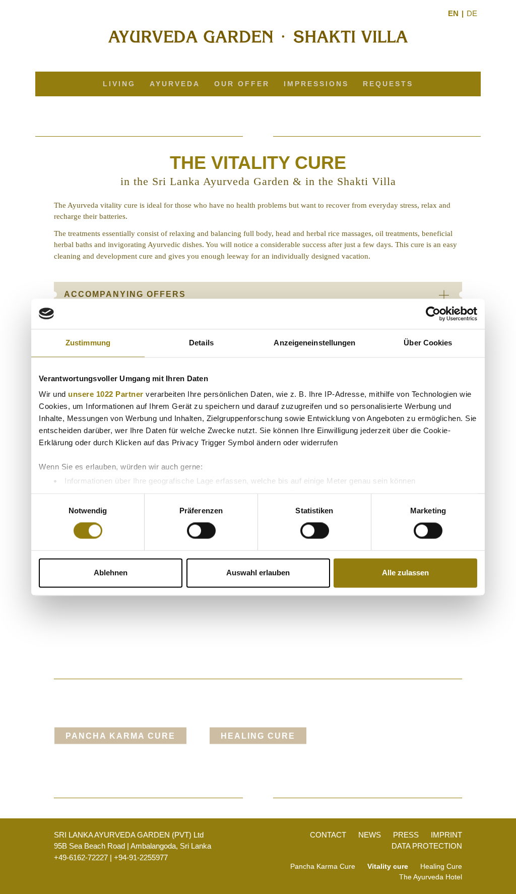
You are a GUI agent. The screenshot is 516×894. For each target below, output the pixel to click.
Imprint (446, 834)
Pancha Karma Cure (120, 736)
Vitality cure (387, 866)
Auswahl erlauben (258, 572)
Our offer (242, 84)
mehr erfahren (120, 766)
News (369, 834)
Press (406, 834)
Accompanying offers (125, 294)
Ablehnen (110, 572)
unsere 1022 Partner (106, 394)
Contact (328, 834)
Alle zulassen (405, 572)
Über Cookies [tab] (428, 342)
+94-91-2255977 (141, 857)
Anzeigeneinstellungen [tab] (314, 342)
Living (119, 84)
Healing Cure (258, 736)
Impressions (316, 84)
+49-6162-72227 (81, 857)
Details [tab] (201, 342)
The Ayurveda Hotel (430, 877)
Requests (388, 84)
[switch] (201, 531)
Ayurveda (175, 84)
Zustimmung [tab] (88, 342)
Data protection (427, 846)
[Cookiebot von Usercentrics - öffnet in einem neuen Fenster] (433, 313)
